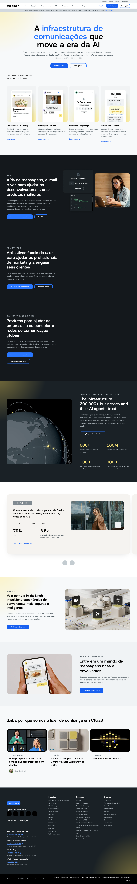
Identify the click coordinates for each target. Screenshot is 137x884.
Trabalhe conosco (110, 814)
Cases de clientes (82, 803)
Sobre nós (107, 800)
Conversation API (53, 809)
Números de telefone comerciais (58, 800)
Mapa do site (80, 839)
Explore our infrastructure (93, 434)
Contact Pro (52, 831)
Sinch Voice (52, 803)
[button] (103, 1)
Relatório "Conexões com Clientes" (87, 830)
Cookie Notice (74, 877)
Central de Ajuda (81, 809)
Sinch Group (108, 806)
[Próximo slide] (72, 562)
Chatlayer (51, 828)
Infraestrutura (108, 809)
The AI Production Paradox (84, 823)
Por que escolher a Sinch (112, 803)
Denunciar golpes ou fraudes (91, 877)
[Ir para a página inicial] (13, 6)
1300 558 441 (12, 862)
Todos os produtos (54, 834)
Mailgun (51, 814)
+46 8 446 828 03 (14, 844)
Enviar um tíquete (82, 814)
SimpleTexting (52, 823)
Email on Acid (52, 820)
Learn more (109, 10)
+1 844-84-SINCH (13, 834)
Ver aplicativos (43, 287)
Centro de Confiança (83, 806)
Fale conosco (108, 823)
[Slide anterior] (64, 562)
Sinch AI (106, 811)
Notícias (78, 800)
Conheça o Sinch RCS (92, 690)
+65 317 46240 (13, 853)
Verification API (53, 811)
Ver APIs (41, 217)
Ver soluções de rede (18, 361)
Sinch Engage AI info (83, 836)
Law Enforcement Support (110, 877)
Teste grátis (124, 6)
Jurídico (56, 877)
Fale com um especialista (20, 217)
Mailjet (50, 817)
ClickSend (51, 825)
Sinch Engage (52, 806)
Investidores (108, 817)
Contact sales (112, 6)
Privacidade (64, 877)
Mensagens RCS (81, 820)
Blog (77, 833)
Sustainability (108, 820)
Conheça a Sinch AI (18, 627)
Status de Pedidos (82, 811)
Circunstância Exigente (125, 879)
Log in (101, 6)
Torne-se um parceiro (83, 817)
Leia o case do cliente (21, 543)
